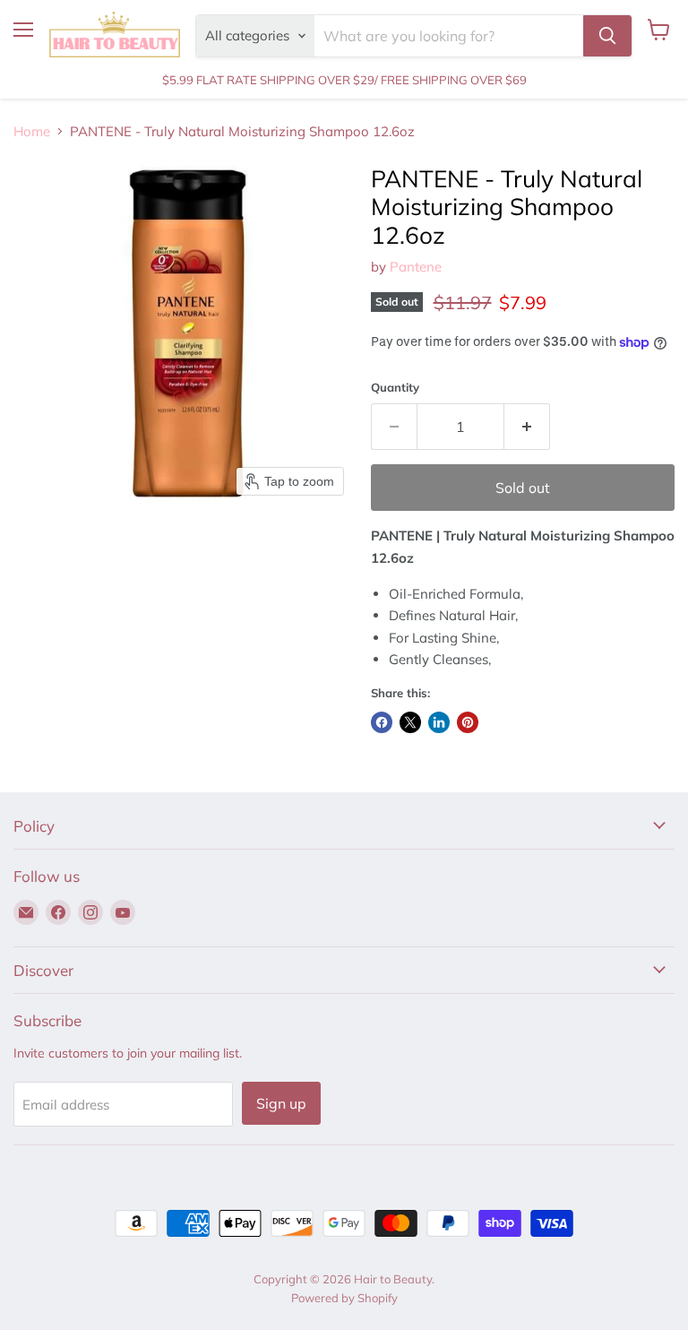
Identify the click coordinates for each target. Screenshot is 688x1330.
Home (31, 131)
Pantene (416, 266)
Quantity (395, 387)
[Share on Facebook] (381, 722)
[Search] (607, 35)
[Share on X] (410, 722)
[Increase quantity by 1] (527, 426)
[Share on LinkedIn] (439, 722)
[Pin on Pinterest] (467, 722)
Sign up (281, 1103)
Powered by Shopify (344, 1298)
